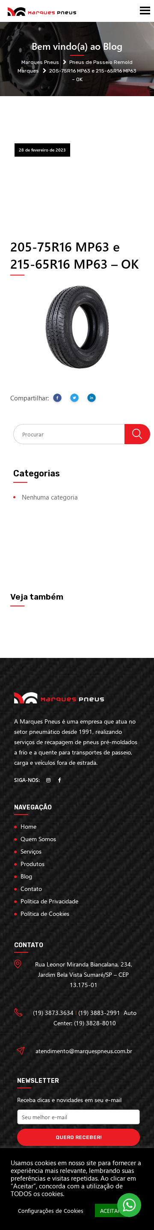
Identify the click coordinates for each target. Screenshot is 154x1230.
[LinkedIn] (91, 399)
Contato (31, 889)
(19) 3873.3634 (53, 1013)
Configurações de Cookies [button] (50, 1210)
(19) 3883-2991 (99, 1013)
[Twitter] (74, 399)
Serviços (31, 851)
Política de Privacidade (49, 901)
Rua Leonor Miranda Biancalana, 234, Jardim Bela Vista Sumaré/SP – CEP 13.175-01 (83, 974)
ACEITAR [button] (110, 1210)
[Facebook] (57, 399)
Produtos (32, 864)
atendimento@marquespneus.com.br (84, 1051)
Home (28, 826)
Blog (26, 876)
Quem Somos (38, 839)
